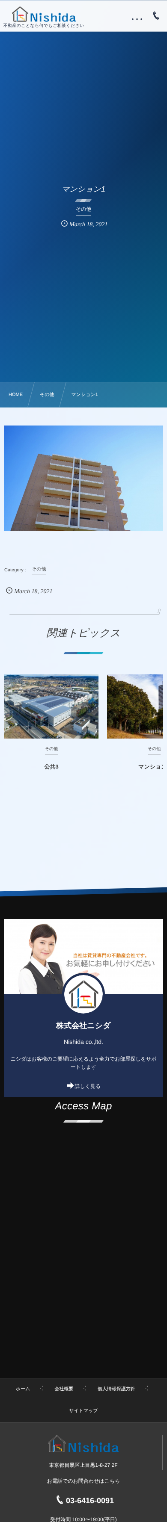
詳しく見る (88, 1086)
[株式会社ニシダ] (44, 14)
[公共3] (51, 706)
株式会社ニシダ (83, 1025)
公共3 (51, 766)
